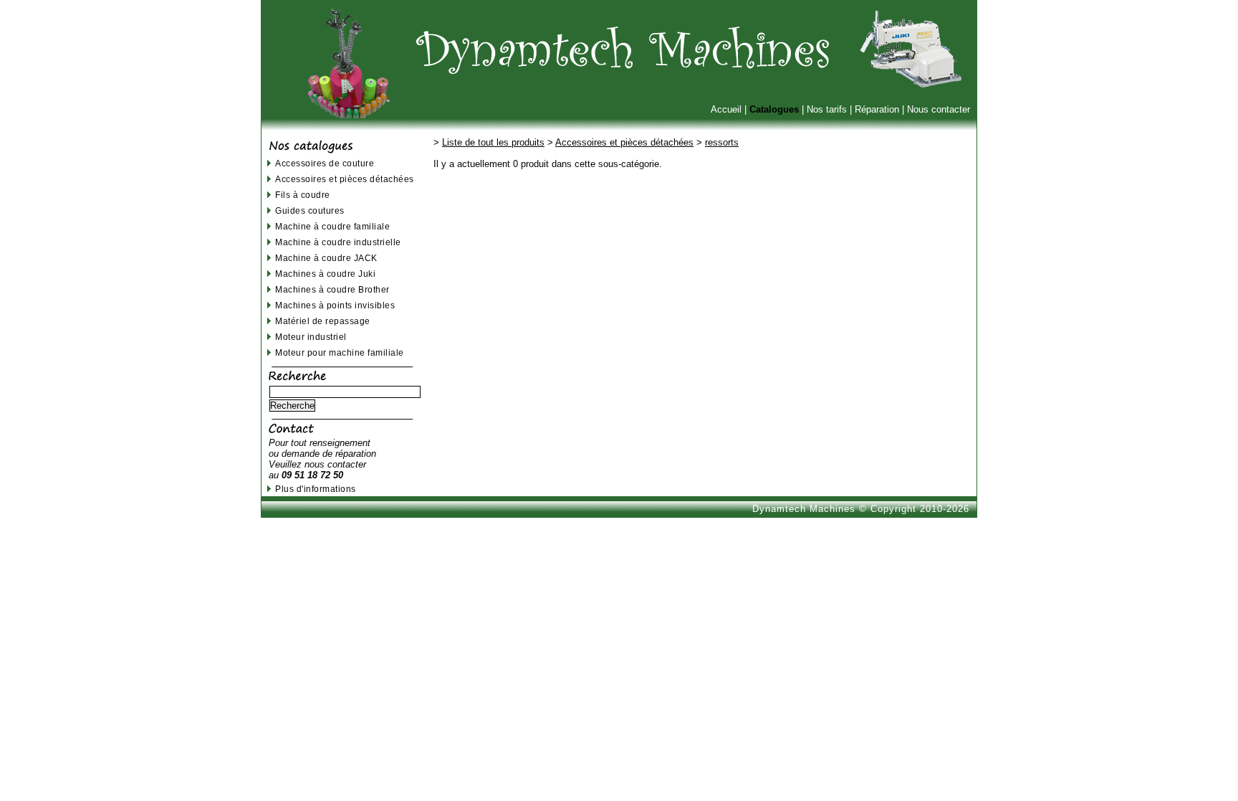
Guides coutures (310, 210)
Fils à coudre (302, 194)
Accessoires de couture (324, 163)
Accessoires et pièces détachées (344, 179)
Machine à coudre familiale (332, 226)
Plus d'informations (315, 488)
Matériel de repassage (322, 321)
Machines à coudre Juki (325, 273)
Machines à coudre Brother (332, 289)
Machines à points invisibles (335, 305)
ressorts (722, 142)
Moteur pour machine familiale (339, 352)
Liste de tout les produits (493, 142)
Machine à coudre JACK (326, 257)
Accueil (726, 109)
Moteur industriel (311, 336)
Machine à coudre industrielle (338, 242)
